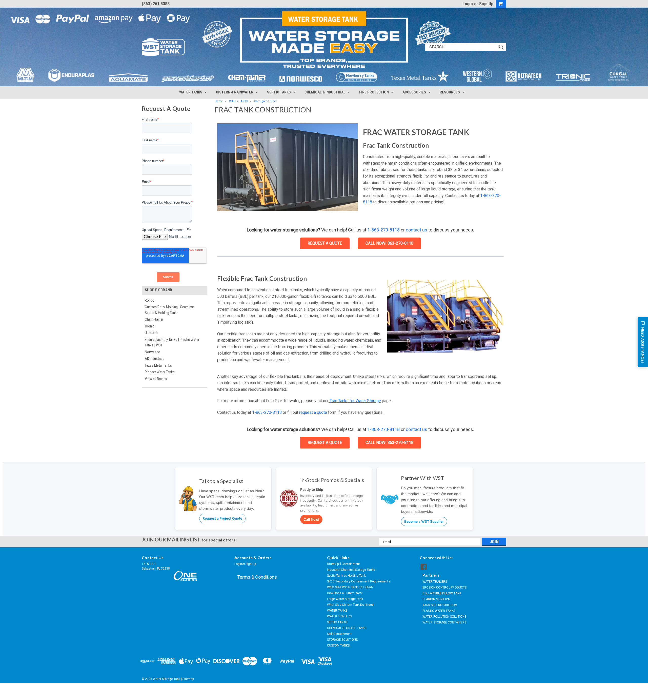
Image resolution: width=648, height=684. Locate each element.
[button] (287, 167)
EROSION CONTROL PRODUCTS (444, 587)
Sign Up (486, 3)
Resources (450, 92)
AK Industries (154, 358)
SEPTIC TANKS (337, 622)
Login (467, 3)
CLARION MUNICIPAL (436, 599)
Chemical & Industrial (325, 92)
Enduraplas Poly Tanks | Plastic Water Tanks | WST (172, 342)
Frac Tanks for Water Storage (355, 400)
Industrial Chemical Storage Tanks (351, 570)
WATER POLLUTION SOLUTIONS (444, 616)
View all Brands (156, 379)
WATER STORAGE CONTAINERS (444, 622)
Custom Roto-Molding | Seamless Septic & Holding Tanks (170, 310)
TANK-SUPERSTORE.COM (439, 605)
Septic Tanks (279, 92)
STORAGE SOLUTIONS (342, 639)
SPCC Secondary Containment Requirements (358, 581)
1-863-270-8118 (383, 229)
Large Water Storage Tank (345, 599)
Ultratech (151, 332)
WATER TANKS (238, 101)
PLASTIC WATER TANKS (438, 611)
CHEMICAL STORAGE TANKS (346, 628)
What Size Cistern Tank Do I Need (350, 605)
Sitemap (188, 679)
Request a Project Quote (222, 518)
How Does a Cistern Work (344, 593)
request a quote (312, 412)
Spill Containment (339, 634)
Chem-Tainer (154, 319)
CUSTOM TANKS (338, 645)
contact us (416, 229)
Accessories (414, 92)
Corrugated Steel (265, 101)
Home (219, 101)
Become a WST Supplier (424, 521)
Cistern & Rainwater (234, 92)
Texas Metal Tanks (158, 365)
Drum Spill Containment (343, 564)
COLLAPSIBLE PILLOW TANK (441, 593)
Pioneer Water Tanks (160, 372)
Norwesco (152, 352)
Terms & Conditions (257, 577)
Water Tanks (190, 92)
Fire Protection (374, 92)
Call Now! (311, 519)
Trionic (149, 326)
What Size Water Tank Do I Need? (350, 587)
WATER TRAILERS (339, 616)
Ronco (149, 300)
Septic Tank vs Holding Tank (346, 575)
